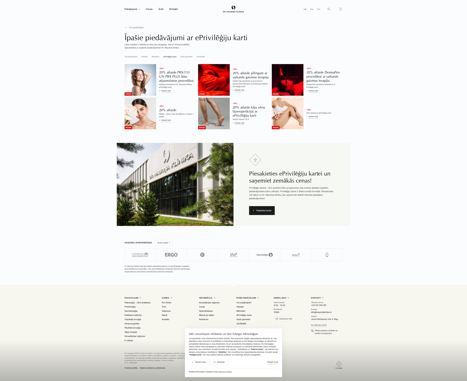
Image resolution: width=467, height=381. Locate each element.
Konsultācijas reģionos (135, 336)
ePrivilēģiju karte (169, 57)
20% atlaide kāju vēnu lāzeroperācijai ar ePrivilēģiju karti (249, 111)
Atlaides (144, 57)
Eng (311, 9)
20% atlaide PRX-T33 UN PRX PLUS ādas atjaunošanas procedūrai (176, 76)
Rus (318, 9)
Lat (305, 9)
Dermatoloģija (131, 311)
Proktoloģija (130, 306)
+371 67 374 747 (318, 305)
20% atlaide (167, 110)
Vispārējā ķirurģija (133, 319)
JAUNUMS (200, 57)
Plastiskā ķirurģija (133, 328)
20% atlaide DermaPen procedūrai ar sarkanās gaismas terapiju (323, 76)
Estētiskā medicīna (133, 315)
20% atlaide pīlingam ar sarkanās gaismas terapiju (251, 75)
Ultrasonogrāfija (132, 323)
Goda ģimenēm (186, 57)
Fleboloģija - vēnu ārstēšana (137, 302)
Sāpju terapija (131, 332)
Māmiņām (155, 57)
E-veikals (129, 340)
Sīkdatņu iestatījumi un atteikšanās (152, 368)
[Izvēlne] (340, 9)
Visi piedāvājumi (136, 27)
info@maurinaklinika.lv (321, 312)
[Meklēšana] (329, 9)
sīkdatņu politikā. (225, 372)
